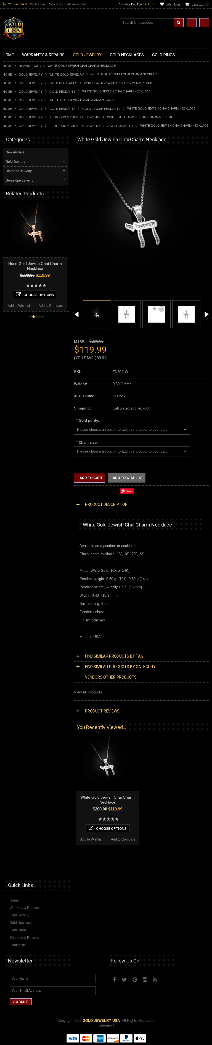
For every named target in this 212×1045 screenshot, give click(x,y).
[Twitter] (124, 979)
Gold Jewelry (31, 74)
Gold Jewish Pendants (101, 108)
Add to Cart (91, 478)
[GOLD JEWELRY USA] (14, 36)
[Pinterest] (134, 979)
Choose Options (48, 295)
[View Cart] (204, 22)
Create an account (74, 4)
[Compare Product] (192, 22)
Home (7, 66)
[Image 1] (141, 282)
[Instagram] (145, 979)
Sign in (53, 4)
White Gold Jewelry (66, 74)
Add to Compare (60, 306)
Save (129, 491)
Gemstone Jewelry (19, 180)
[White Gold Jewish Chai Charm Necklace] (77, 315)
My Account (38, 4)
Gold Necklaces (63, 83)
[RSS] (155, 979)
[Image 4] (186, 314)
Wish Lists (174, 4)
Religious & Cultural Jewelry (74, 117)
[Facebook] (114, 979)
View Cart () (200, 4)
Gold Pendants (62, 91)
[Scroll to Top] (202, 864)
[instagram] (167, 978)
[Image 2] (126, 314)
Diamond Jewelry (19, 171)
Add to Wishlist (28, 306)
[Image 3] (156, 314)
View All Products (88, 692)
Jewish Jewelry (120, 125)
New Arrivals (30, 66)
